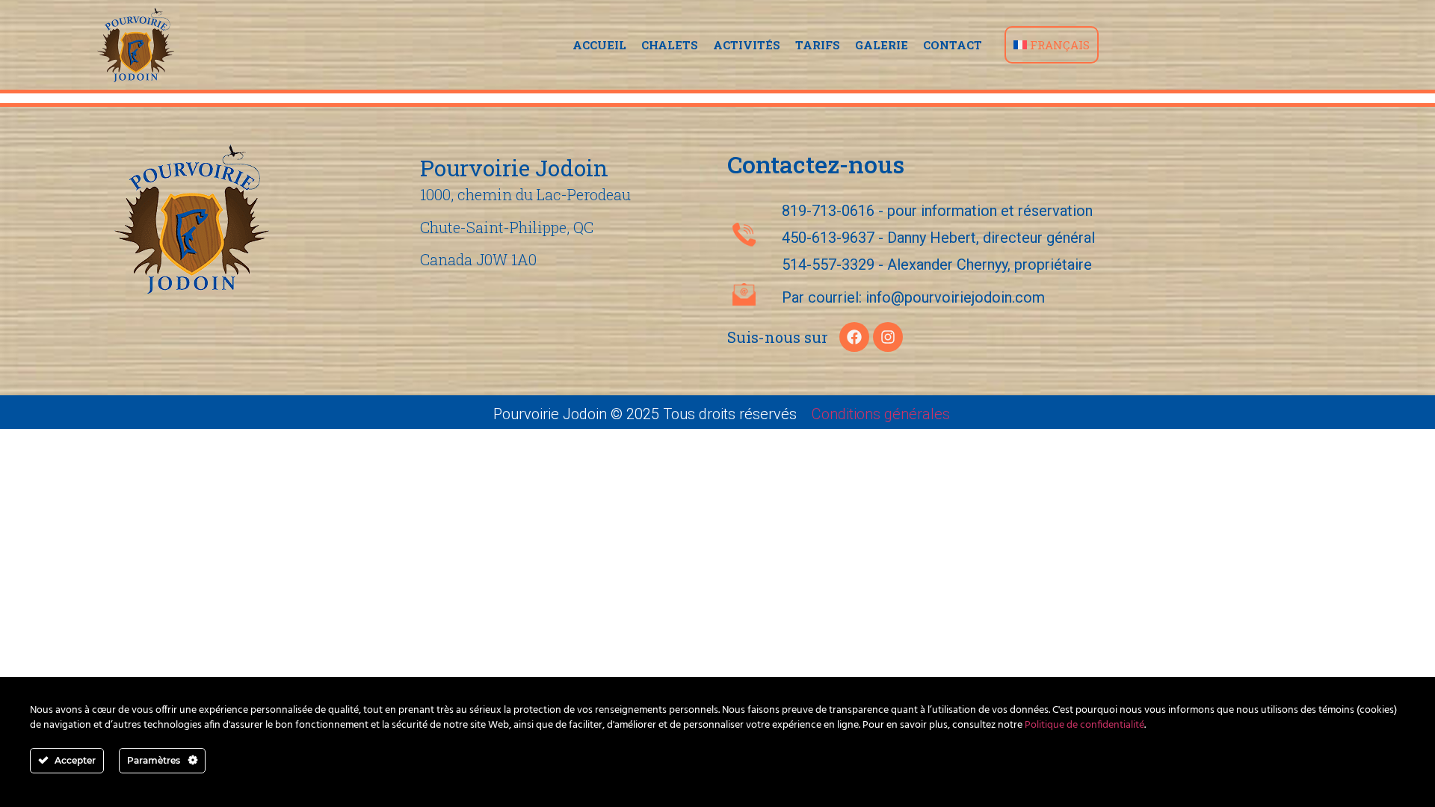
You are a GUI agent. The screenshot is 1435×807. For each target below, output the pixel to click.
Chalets (669, 44)
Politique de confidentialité (1084, 725)
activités (746, 44)
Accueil (599, 44)
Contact (952, 44)
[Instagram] (888, 337)
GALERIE (881, 44)
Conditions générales (881, 414)
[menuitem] (1052, 45)
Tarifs (817, 44)
